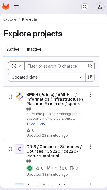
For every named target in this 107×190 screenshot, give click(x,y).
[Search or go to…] (84, 6)
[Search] (90, 65)
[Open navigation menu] (16, 6)
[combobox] (46, 77)
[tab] (13, 49)
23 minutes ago (55, 135)
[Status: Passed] (29, 168)
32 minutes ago (55, 174)
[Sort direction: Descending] (90, 77)
